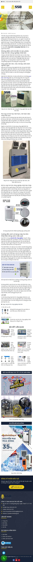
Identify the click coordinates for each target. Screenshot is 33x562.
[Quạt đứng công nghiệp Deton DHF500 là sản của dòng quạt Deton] (22, 359)
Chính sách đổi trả (6, 536)
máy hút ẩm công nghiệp (16, 238)
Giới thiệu (4, 523)
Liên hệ (4, 527)
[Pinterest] (19, 560)
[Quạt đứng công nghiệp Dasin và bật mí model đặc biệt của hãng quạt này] (5, 359)
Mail (3, 1)
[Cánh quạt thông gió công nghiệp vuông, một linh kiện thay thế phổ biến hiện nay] (5, 344)
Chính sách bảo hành (7, 538)
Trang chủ (4, 24)
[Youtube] (16, 560)
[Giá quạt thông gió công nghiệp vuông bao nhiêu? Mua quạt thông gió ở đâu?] (22, 332)
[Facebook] (14, 560)
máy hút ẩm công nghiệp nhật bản (14, 304)
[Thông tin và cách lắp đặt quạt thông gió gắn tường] (5, 332)
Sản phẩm (4, 525)
